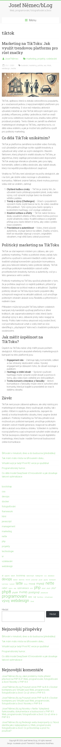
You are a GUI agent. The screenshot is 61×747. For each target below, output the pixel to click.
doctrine (21, 580)
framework (7, 511)
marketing (31, 58)
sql (34, 597)
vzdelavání (51, 58)
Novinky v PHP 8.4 (19, 682)
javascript (6, 521)
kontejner (52, 580)
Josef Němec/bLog (30, 5)
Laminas (5, 584)
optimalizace (23, 588)
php (4, 541)
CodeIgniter (39, 576)
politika (40, 65)
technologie (8, 551)
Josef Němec (11, 58)
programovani (14, 596)
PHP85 (23, 592)
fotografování (8, 506)
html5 (28, 580)
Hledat (5, 609)
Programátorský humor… (14, 468)
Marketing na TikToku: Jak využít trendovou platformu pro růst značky (30, 48)
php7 (53, 588)
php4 (43, 588)
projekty (41, 58)
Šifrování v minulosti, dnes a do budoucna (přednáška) (28, 453)
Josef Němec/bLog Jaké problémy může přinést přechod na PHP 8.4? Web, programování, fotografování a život (30, 679)
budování (24, 65)
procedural (44, 593)
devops (5, 496)
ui (2, 556)
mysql (40, 583)
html (4, 516)
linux (26, 584)
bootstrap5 (30, 576)
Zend (32, 601)
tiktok (49, 65)
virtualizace (49, 597)
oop (15, 588)
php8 (6, 592)
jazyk (40, 580)
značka (13, 68)
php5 (48, 588)
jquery (46, 580)
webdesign (6, 68)
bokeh (13, 576)
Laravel (12, 584)
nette (4, 536)
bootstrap (7, 486)
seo (45, 65)
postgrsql (34, 592)
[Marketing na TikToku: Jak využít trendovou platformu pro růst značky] (30, 74)
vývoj (6, 600)
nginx (10, 588)
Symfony (40, 597)
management (8, 526)
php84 (15, 592)
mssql (32, 583)
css (3, 491)
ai (2, 575)
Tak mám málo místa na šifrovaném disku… (23, 458)
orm (31, 588)
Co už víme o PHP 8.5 (34, 692)
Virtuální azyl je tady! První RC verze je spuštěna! (25, 463)
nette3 (4, 588)
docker (5, 501)
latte (19, 583)
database (51, 576)
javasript (34, 580)
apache (7, 576)
